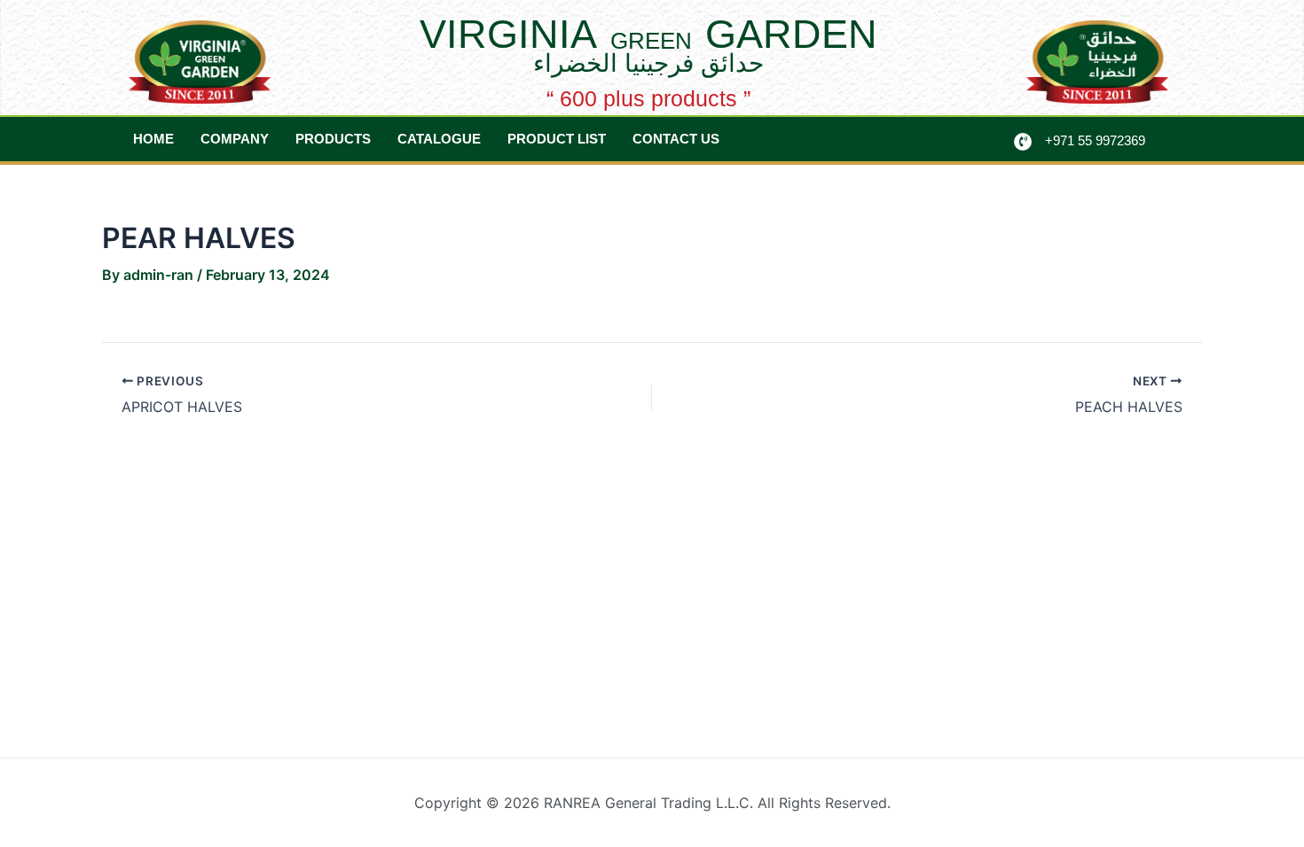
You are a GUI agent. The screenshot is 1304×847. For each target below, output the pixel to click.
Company (234, 138)
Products (333, 138)
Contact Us (675, 138)
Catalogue (439, 138)
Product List (556, 138)
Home (153, 138)
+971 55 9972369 (1095, 140)
